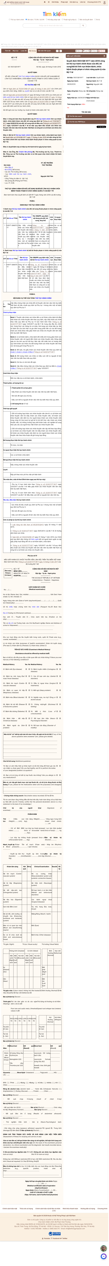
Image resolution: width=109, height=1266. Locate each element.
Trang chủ (6, 44)
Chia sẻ (94, 51)
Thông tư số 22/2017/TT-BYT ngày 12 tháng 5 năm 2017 (40, 227)
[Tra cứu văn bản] (54, 13)
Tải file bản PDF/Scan (77, 122)
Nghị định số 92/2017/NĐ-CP (40, 101)
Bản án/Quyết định (86, 19)
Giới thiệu (55, 2)
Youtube (47, 1238)
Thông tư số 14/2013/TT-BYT (44, 352)
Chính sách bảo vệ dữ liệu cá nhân (47, 1208)
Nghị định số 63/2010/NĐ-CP (19, 95)
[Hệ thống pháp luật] (16, 2)
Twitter (64, 1238)
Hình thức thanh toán (70, 1208)
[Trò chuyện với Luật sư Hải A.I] (103, 1248)
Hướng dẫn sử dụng (88, 1208)
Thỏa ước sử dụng (26, 1208)
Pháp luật (64, 2)
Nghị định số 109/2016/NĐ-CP (23, 537)
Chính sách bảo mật (10, 1208)
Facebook (56, 1238)
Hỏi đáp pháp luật (54, 19)
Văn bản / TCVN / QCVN (35, 19)
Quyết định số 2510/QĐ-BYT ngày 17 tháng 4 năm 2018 (26, 137)
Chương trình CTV (94, 2)
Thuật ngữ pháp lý (70, 19)
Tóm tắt (7, 51)
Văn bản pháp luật (17, 44)
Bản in (79, 51)
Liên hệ (82, 2)
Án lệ (98, 19)
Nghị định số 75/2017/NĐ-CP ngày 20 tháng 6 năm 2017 (29, 89)
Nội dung (32, 51)
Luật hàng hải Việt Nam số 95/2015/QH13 (28, 525)
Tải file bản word (76, 116)
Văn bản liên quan (44, 51)
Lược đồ (24, 51)
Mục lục (15, 51)
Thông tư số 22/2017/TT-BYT (27, 368)
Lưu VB (87, 51)
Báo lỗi (102, 51)
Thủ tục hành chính (17, 19)
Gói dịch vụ (74, 2)
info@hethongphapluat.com (75, 1228)
